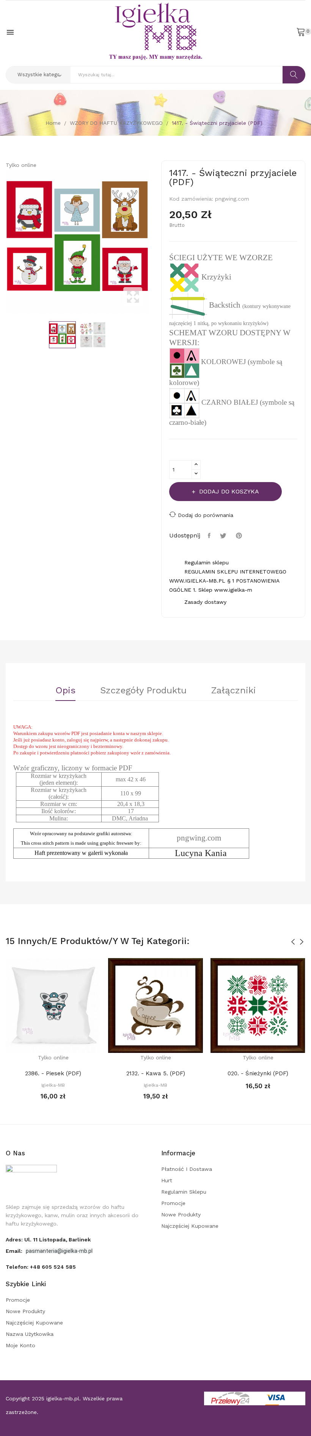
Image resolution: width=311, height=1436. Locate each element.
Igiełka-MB (53, 1085)
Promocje (173, 1203)
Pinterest (240, 535)
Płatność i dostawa (186, 1169)
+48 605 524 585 (53, 1267)
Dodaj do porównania (205, 515)
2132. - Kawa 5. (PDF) (155, 1073)
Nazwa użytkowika (29, 1334)
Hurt (166, 1180)
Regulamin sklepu (183, 1192)
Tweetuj (224, 535)
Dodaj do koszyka (229, 491)
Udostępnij (210, 535)
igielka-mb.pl (62, 1398)
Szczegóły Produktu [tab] (143, 691)
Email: (15, 1251)
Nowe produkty (181, 1214)
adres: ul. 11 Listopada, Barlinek (48, 1239)
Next (152, 241)
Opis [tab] (65, 691)
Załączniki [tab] (233, 691)
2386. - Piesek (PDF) (53, 1073)
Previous (4, 241)
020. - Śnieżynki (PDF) (258, 1073)
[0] (300, 31)
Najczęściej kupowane (189, 1226)
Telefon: (41, 1267)
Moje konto (20, 1345)
